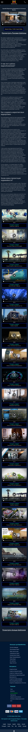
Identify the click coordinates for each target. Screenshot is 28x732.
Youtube (19, 705)
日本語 (19, 726)
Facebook (9, 705)
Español (14, 724)
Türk (16, 726)
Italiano (18, 724)
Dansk (9, 726)
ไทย (12, 726)
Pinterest (14, 705)
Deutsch (23, 724)
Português (4, 726)
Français (9, 724)
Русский (24, 726)
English (4, 724)
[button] (14, 216)
